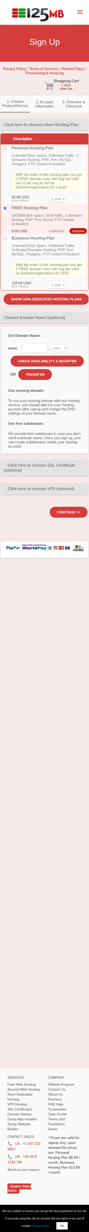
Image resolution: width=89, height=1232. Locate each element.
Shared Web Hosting (23, 1089)
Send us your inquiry (23, 1170)
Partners (55, 1099)
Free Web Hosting (21, 1084)
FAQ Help (55, 1104)
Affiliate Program (61, 1084)
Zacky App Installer (22, 1119)
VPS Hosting (17, 1104)
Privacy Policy (40, 1225)
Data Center (57, 1114)
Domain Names (19, 1114)
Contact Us (57, 1089)
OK (62, 1225)
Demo (53, 1129)
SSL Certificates (19, 1109)
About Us (55, 1094)
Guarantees (57, 1109)
